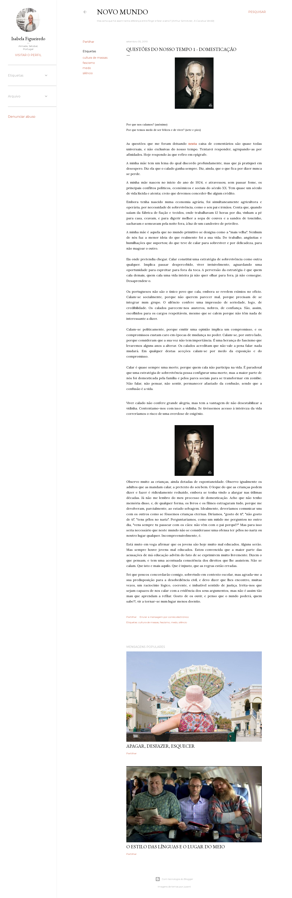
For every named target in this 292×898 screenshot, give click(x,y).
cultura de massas (95, 57)
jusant (187, 886)
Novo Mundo (122, 12)
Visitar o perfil (28, 55)
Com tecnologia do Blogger (177, 879)
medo (87, 68)
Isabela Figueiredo (28, 38)
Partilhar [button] (88, 42)
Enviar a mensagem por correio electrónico (164, 616)
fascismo (89, 63)
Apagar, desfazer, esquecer (160, 746)
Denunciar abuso (21, 117)
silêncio (88, 73)
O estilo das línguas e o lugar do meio (175, 847)
